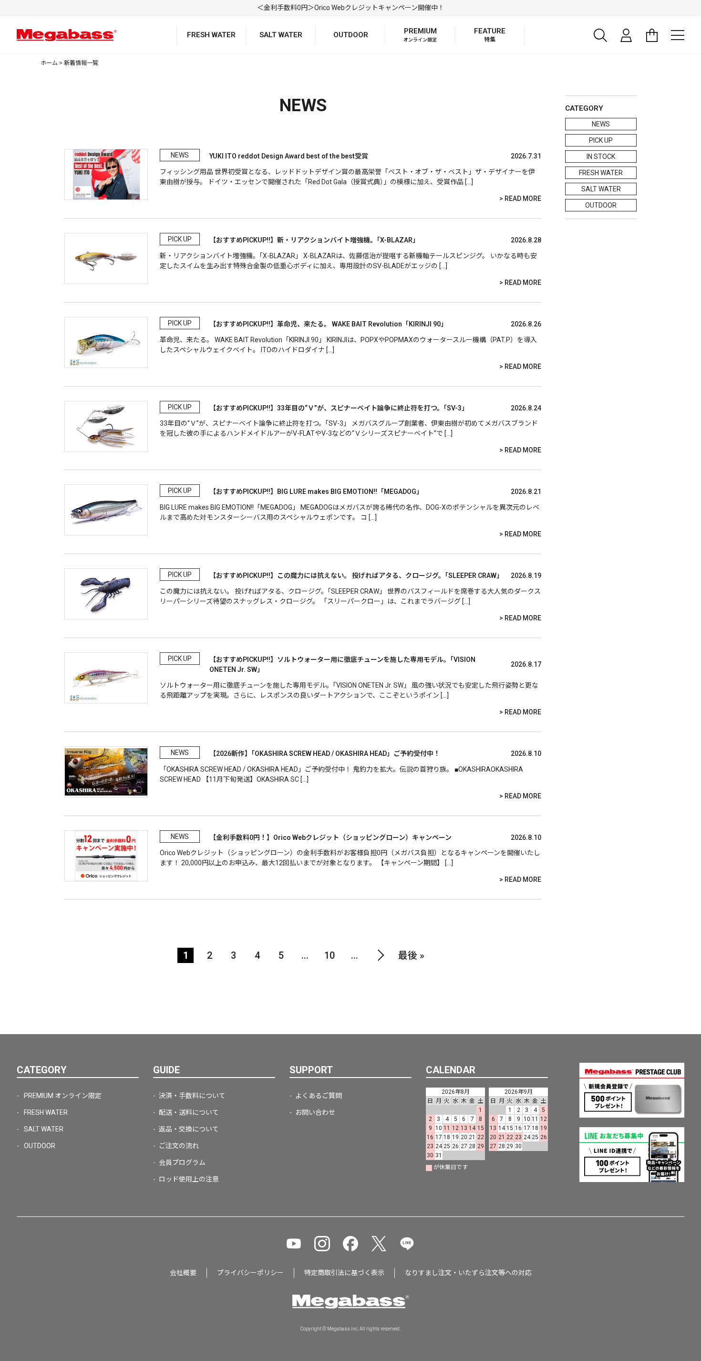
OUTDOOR (601, 205)
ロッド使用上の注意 (189, 1179)
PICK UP (601, 140)
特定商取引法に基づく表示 (344, 1273)
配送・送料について (189, 1112)
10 (329, 955)
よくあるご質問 (318, 1095)
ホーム (49, 63)
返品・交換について (189, 1129)
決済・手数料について (192, 1095)
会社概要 (183, 1273)
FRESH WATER (601, 173)
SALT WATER (601, 189)
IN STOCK (601, 156)
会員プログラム (182, 1162)
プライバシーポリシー (250, 1273)
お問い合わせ (315, 1112)
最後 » (411, 955)
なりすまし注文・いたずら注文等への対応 (468, 1273)
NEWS (601, 124)
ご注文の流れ (179, 1146)
